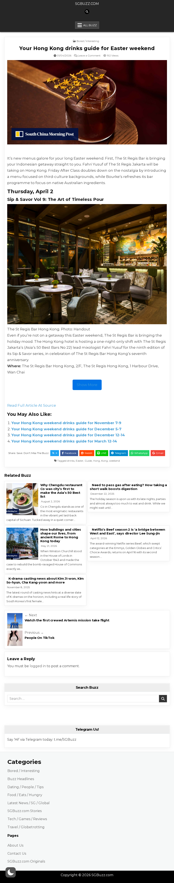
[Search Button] (87, 11)
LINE (104, 453)
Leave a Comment (89, 55)
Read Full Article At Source (31, 405)
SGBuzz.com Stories (24, 811)
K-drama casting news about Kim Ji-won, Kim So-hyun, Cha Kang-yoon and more (45, 580)
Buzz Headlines (20, 779)
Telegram (120, 453)
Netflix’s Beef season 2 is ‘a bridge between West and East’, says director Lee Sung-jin (127, 531)
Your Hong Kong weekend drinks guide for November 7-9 (66, 423)
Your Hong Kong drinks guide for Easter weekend (87, 48)
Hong (96, 460)
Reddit (89, 453)
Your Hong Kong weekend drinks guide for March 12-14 (64, 441)
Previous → (34, 633)
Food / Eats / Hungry (24, 795)
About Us (15, 845)
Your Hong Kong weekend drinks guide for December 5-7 (66, 429)
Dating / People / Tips (25, 787)
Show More (87, 385)
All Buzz (90, 25)
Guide (88, 460)
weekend (114, 460)
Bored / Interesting (88, 41)
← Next (31, 615)
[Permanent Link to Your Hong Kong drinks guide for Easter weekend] (87, 102)
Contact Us (16, 853)
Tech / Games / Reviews (27, 819)
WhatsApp (141, 453)
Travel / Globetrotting (26, 827)
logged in (38, 666)
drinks (70, 460)
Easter (79, 460)
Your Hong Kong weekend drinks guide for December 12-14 (68, 435)
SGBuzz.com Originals (26, 861)
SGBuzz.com (87, 4)
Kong (104, 460)
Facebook (70, 453)
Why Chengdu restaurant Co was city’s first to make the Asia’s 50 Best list (61, 490)
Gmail (159, 453)
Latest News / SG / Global (28, 803)
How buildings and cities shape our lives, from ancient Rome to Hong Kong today (60, 535)
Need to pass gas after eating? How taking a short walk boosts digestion (128, 487)
